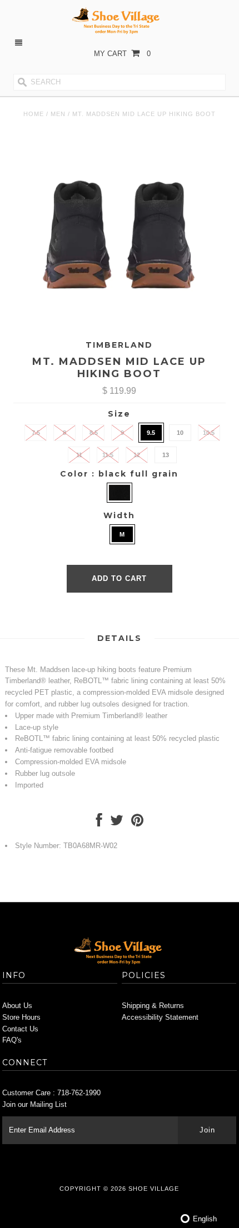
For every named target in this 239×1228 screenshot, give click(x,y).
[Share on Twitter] (116, 823)
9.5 (151, 432)
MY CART (122, 53)
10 (180, 432)
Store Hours (21, 1017)
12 (136, 455)
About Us (17, 1005)
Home (33, 114)
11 (79, 455)
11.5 (107, 455)
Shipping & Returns (153, 1005)
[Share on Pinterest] (137, 823)
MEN (58, 114)
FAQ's (12, 1040)
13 (165, 455)
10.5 (209, 432)
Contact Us (20, 1029)
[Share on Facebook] (99, 823)
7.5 (36, 432)
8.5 (93, 432)
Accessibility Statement (160, 1017)
